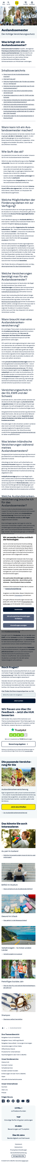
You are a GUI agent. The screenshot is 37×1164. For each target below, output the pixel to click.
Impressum (19, 595)
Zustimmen (18, 609)
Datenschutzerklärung (13, 589)
